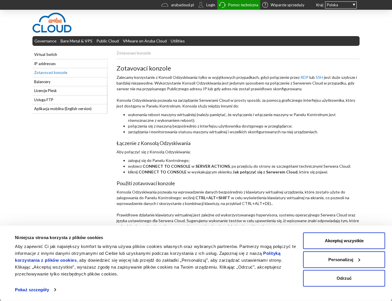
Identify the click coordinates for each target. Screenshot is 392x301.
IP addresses (45, 63)
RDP (304, 77)
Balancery (42, 81)
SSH (319, 77)
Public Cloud (107, 40)
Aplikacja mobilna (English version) (63, 108)
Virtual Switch (45, 54)
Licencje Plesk (45, 90)
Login (210, 5)
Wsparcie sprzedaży (287, 5)
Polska (332, 5)
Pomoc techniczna (243, 5)
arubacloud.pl (182, 5)
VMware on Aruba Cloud (145, 40)
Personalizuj (340, 259)
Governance (45, 40)
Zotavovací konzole (50, 72)
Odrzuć (344, 278)
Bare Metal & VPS (76, 40)
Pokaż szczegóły (32, 289)
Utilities (178, 40)
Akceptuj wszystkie (344, 240)
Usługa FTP (43, 99)
